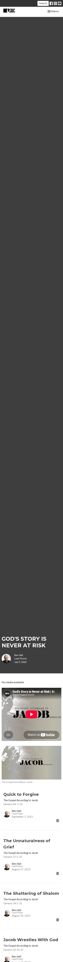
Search (43, 3)
